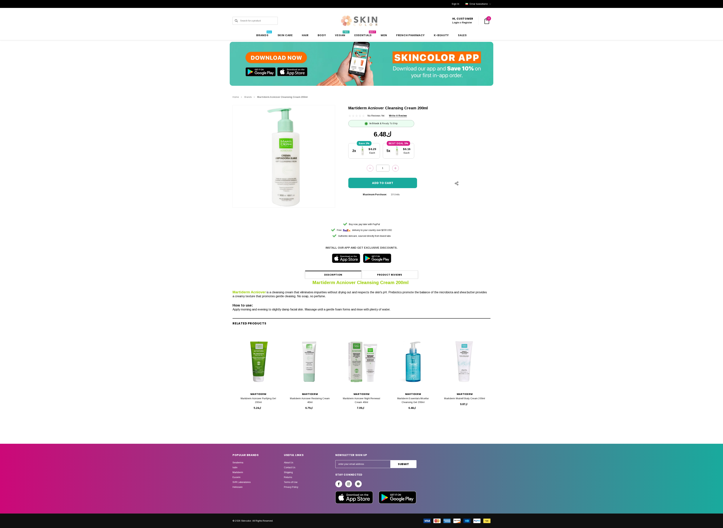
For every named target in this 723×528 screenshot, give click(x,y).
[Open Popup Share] (456, 183)
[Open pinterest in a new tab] (358, 483)
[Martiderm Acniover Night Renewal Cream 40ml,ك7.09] (361, 361)
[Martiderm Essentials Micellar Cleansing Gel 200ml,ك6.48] (413, 361)
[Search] (236, 21)
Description (333, 274)
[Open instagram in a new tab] (348, 483)
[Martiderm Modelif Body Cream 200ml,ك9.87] (465, 361)
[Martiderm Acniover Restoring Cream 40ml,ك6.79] (310, 361)
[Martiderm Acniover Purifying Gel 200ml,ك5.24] (258, 361)
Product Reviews (389, 274)
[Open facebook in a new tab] (338, 483)
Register (467, 22)
